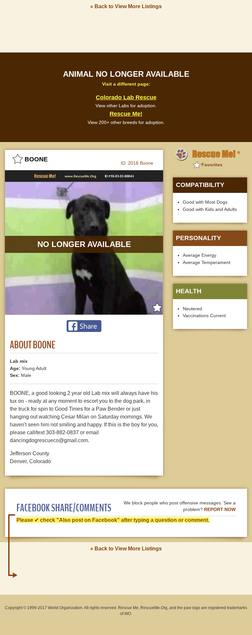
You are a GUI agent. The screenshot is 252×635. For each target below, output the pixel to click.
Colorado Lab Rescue (126, 97)
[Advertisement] (126, 30)
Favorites (211, 164)
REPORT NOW (220, 509)
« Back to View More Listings (126, 6)
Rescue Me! (126, 114)
